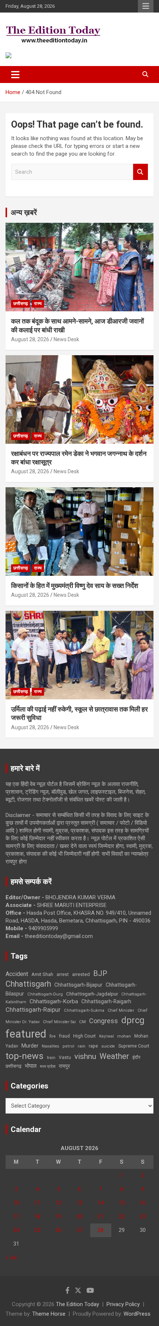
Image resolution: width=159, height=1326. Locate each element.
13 (79, 1202)
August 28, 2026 (30, 339)
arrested (81, 974)
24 (16, 1230)
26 (58, 1230)
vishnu (85, 1056)
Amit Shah (42, 974)
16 (143, 1202)
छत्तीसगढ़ (20, 303)
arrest (63, 974)
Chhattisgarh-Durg (45, 994)
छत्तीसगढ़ (13, 1066)
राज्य (38, 303)
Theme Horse (48, 1314)
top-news (25, 1055)
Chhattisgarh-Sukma (84, 1010)
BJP (100, 973)
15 (122, 1202)
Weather (114, 1056)
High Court (84, 1036)
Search (140, 172)
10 (16, 1202)
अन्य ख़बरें (24, 212)
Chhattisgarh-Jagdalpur (92, 994)
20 (79, 1216)
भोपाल (31, 1066)
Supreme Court (133, 1046)
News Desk (66, 339)
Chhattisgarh (28, 984)
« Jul (11, 1257)
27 (79, 1230)
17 (16, 1216)
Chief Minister (121, 1010)
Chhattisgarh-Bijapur (78, 985)
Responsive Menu (145, 6)
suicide (108, 1046)
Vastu (65, 1057)
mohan (124, 1036)
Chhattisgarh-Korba (54, 1001)
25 (37, 1230)
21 (101, 1216)
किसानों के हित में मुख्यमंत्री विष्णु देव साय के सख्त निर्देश (74, 585)
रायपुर (64, 1066)
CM (82, 1021)
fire (52, 1036)
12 (58, 1202)
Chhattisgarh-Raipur (33, 1009)
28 (101, 1230)
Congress (103, 1021)
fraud (64, 1036)
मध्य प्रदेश (47, 1066)
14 (101, 1202)
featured (26, 1034)
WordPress (137, 1314)
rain (81, 1046)
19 (58, 1216)
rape (93, 1046)
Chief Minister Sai (59, 1021)
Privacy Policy (123, 1304)
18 (37, 1216)
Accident (17, 973)
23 (143, 1216)
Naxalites (50, 1046)
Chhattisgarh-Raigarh (106, 1001)
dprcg (133, 1020)
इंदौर (136, 1057)
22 (122, 1216)
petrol (68, 1046)
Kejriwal (106, 1036)
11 (37, 1202)
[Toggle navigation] (15, 74)
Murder (29, 1045)
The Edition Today (77, 1304)
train (51, 1057)
